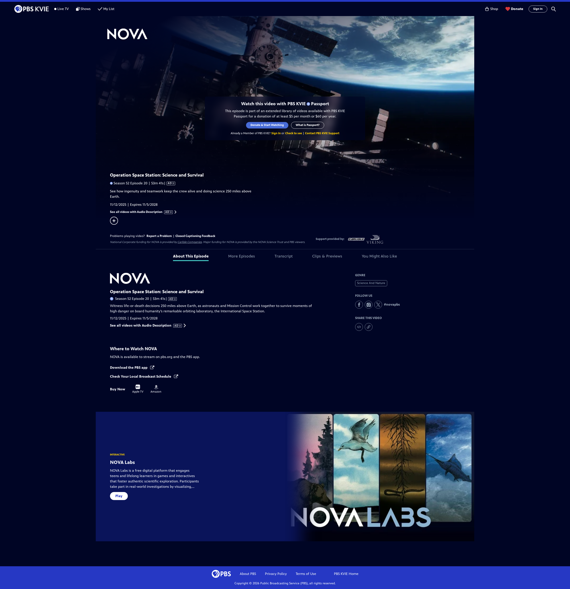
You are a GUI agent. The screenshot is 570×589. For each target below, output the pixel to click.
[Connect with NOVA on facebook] (359, 305)
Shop (494, 9)
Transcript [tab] (284, 256)
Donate (517, 9)
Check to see (293, 133)
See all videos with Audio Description (140, 212)
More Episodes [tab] (241, 256)
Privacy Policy (276, 574)
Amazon (156, 389)
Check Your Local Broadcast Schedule (141, 376)
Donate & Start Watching (267, 125)
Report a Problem (159, 236)
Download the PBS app (129, 367)
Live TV (63, 9)
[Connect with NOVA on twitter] (378, 305)
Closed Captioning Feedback (195, 236)
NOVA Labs (122, 462)
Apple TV (137, 389)
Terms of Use (306, 574)
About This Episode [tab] (191, 256)
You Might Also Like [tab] (379, 256)
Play (118, 496)
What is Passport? (308, 125)
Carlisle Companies (189, 242)
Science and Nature (371, 283)
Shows (86, 9)
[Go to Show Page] (290, 34)
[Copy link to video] (369, 327)
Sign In (538, 9)
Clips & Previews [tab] (327, 256)
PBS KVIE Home (346, 574)
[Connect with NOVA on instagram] (369, 305)
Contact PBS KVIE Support (322, 133)
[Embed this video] (359, 327)
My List (108, 9)
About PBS (248, 574)
